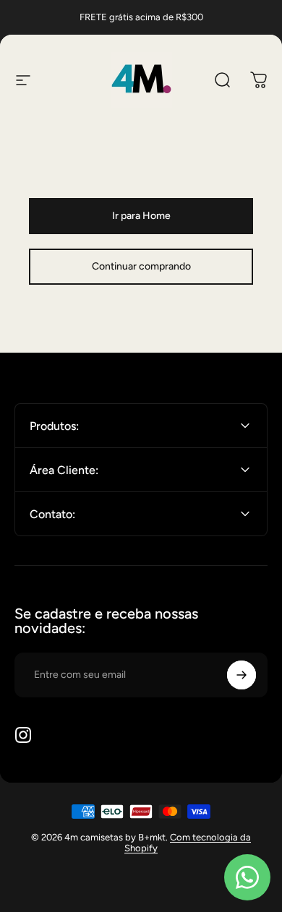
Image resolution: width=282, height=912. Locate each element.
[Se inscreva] (241, 675)
